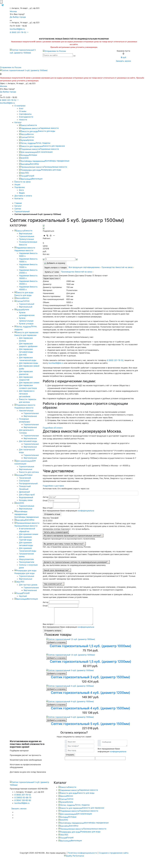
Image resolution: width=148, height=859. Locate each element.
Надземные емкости (49, 128)
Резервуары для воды (51, 170)
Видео (22, 193)
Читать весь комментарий (56, 532)
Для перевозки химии (29, 382)
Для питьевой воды (28, 441)
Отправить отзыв (52, 514)
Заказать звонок (123, 61)
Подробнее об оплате (53, 428)
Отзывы (22, 111)
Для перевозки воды (28, 363)
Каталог (18, 122)
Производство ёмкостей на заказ (117, 267)
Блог (21, 108)
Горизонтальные (26, 236)
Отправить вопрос (52, 630)
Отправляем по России (10, 67)
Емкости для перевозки (54, 146)
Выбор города (19, 17)
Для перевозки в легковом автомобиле (26, 394)
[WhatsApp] (50, 235)
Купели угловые (26, 323)
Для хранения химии (28, 534)
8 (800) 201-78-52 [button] (18, 32)
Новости (23, 119)
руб (123, 57)
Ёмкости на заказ (22, 182)
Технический (25, 478)
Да (11, 17)
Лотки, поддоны (43, 143)
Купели (30, 140)
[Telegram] (44, 235)
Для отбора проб (27, 494)
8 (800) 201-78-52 (115, 360)
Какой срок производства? (56, 570)
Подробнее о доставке (53, 486)
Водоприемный (26, 497)
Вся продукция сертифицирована (84, 267)
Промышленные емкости (55, 167)
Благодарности (26, 117)
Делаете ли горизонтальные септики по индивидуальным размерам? (76, 562)
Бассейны (34, 164)
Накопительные (26, 410)
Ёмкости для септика (29, 472)
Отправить (70, 755)
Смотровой (24, 480)
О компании (19, 105)
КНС (27, 158)
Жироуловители (26, 559)
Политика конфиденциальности (82, 853)
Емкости (33, 125)
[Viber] (47, 235)
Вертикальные (25, 233)
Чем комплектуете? (53, 584)
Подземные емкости (49, 149)
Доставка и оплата (23, 195)
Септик (31, 137)
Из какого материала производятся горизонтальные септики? (73, 535)
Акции (17, 184)
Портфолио (19, 187)
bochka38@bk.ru (17, 29)
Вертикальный (25, 307)
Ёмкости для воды (46, 131)
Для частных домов (28, 585)
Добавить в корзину (56, 642)
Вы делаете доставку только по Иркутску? (64, 544)
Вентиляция (37, 179)
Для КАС (23, 355)
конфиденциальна (86, 510)
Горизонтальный (26, 304)
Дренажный (24, 492)
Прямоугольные (26, 239)
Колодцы (33, 155)
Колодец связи (26, 500)
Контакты (18, 198)
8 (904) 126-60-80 (22, 800)
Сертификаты (25, 114)
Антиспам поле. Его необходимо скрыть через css (66, 488)
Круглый (23, 596)
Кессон (30, 134)
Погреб (31, 176)
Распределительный (28, 483)
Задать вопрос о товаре (55, 267)
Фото (21, 190)
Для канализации (45, 152)
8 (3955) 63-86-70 (22, 797)
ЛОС (27, 173)
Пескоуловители (26, 562)
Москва (13, 11)
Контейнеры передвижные (57, 161)
